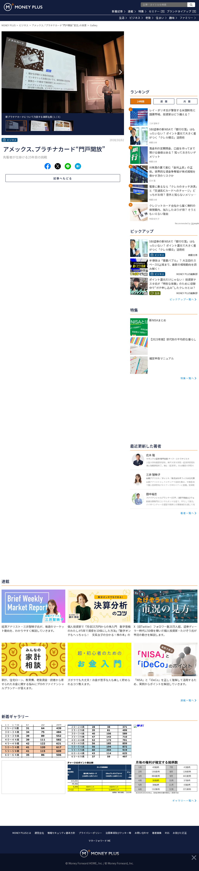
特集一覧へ (187, 378)
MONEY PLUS (9, 25)
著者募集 (156, 832)
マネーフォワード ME (99, 840)
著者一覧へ (187, 513)
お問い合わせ (142, 832)
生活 (121, 18)
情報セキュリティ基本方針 (61, 832)
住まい (160, 18)
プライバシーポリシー (90, 832)
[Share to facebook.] (48, 166)
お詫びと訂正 (180, 832)
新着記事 (117, 11)
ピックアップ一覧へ (182, 299)
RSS (167, 832)
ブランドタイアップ (181, 11)
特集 (141, 11)
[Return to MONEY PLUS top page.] (23, 7)
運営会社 (39, 832)
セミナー (156, 11)
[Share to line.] (68, 166)
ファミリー (186, 18)
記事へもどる (62, 178)
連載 (130, 11)
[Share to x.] (58, 166)
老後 (148, 18)
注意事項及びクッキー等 (118, 832)
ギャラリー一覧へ (183, 800)
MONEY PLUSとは (21, 832)
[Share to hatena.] (78, 166)
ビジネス (134, 18)
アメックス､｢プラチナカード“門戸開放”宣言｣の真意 (59, 25)
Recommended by (182, 223)
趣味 (172, 18)
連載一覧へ (187, 700)
